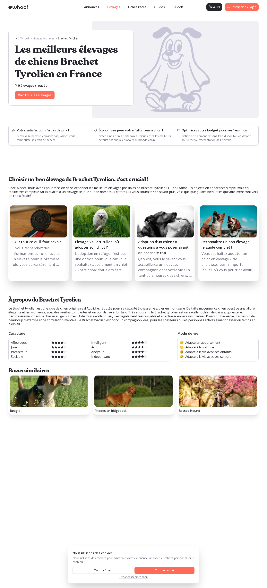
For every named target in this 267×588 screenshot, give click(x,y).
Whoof (24, 38)
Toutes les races (44, 38)
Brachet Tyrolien (68, 38)
